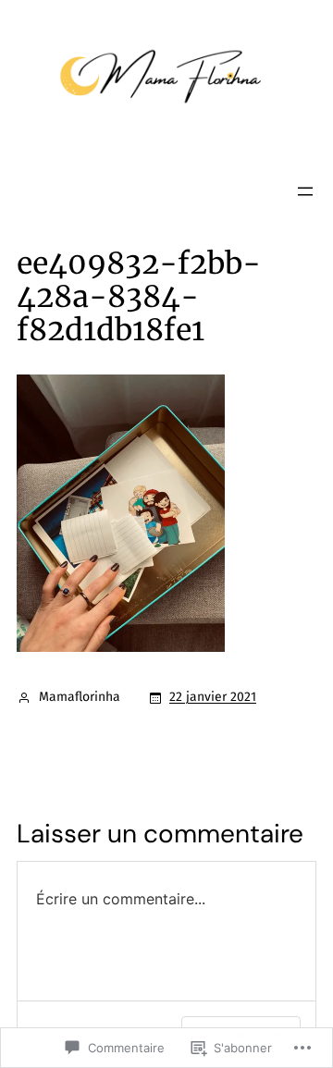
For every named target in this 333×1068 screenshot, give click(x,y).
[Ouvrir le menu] (305, 191)
